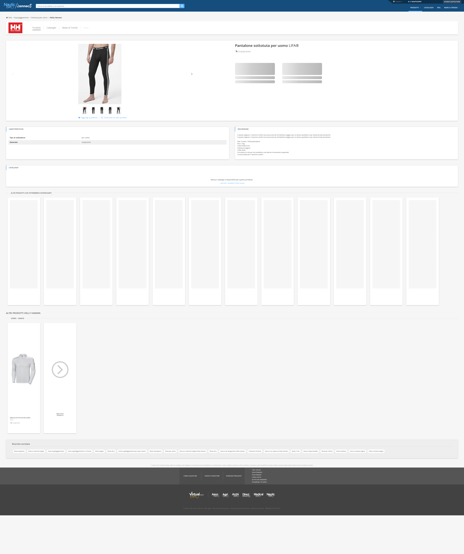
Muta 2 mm (296, 451)
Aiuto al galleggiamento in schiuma (79, 451)
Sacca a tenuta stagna (357, 451)
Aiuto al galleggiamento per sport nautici (132, 451)
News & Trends (451, 8)
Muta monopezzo (155, 451)
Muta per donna (327, 451)
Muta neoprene (19, 451)
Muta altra (111, 451)
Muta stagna (99, 451)
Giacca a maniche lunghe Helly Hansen (192, 451)
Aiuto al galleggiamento (56, 451)
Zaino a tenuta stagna (376, 451)
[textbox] (108, 6)
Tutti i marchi (256, 470)
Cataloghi (429, 8)
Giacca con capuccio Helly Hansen (276, 451)
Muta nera (213, 451)
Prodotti (414, 8)
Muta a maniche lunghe (36, 451)
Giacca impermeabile (310, 451)
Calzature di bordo (255, 451)
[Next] (191, 74)
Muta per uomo (170, 451)
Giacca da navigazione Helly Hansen (232, 451)
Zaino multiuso (341, 451)
